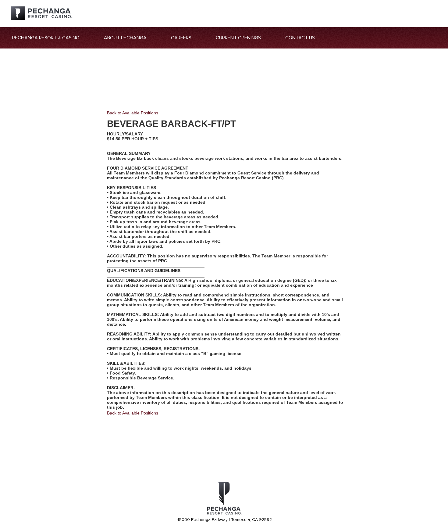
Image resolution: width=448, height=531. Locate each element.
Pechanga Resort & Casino (46, 38)
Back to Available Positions (132, 112)
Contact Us (300, 38)
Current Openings (238, 38)
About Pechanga (125, 38)
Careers (181, 38)
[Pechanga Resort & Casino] (224, 514)
